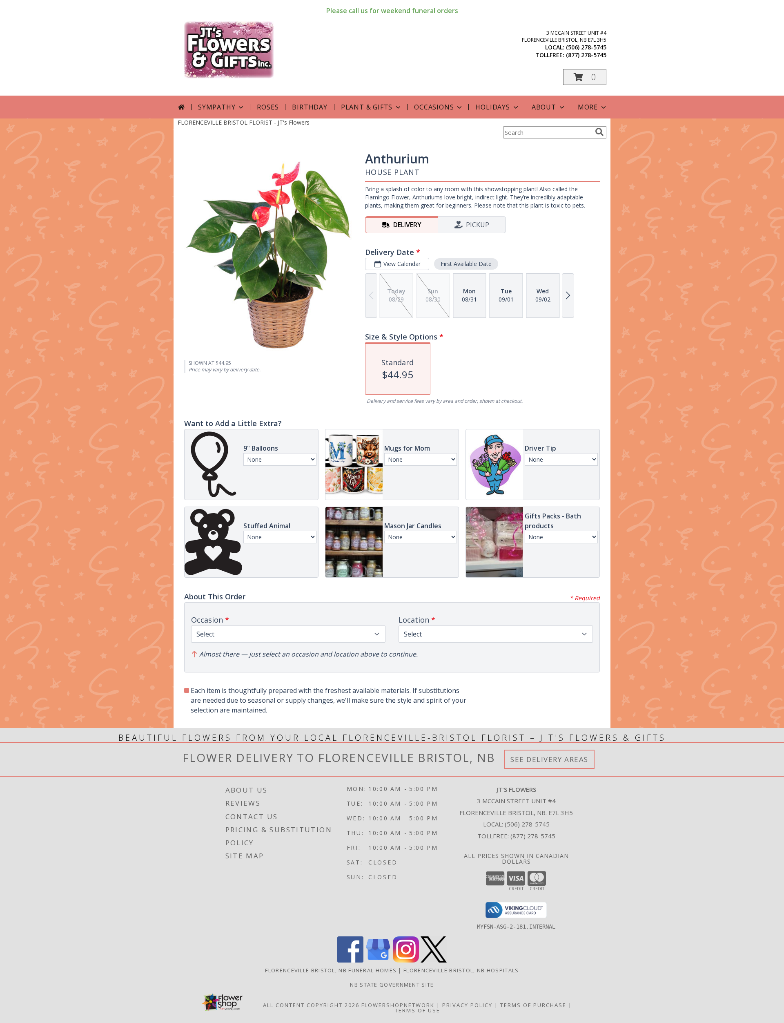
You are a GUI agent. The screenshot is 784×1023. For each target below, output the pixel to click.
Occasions (434, 107)
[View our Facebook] (350, 960)
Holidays (492, 107)
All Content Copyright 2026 (311, 1005)
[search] (599, 131)
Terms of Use (417, 1010)
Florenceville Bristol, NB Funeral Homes (330, 970)
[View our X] (434, 960)
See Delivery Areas (549, 759)
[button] (584, 77)
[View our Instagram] (406, 960)
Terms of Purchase (533, 1005)
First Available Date (466, 264)
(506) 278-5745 (586, 47)
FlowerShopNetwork (397, 1005)
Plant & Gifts (366, 107)
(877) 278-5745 (586, 55)
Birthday (309, 107)
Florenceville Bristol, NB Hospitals (461, 970)
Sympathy (216, 107)
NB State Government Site (392, 984)
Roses (267, 107)
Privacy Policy (467, 1005)
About (544, 107)
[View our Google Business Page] (378, 960)
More (588, 107)
